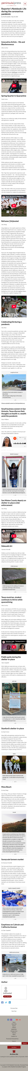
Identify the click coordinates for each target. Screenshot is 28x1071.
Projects (14, 1032)
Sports (14, 1025)
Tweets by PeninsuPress (12, 1038)
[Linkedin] (10, 1002)
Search (14, 1041)
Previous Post (14, 1008)
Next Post (14, 1011)
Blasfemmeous (5, 67)
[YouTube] (17, 1020)
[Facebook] (2, 1002)
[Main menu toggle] (25, 3)
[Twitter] (6, 1002)
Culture (14, 1027)
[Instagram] (11, 1020)
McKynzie (14, 72)
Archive (14, 1047)
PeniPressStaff (7, 993)
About (14, 1034)
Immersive (14, 1029)
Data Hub (14, 1024)
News (14, 1022)
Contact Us (14, 1036)
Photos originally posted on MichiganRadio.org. (13, 403)
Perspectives (14, 1031)
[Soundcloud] (20, 1020)
